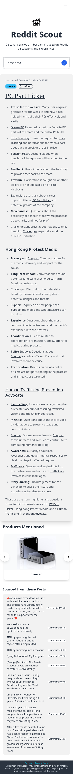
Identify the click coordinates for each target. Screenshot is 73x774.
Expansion (17, 195)
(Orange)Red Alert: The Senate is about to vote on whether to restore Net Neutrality (36, 665)
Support (33, 258)
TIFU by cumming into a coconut (36, 650)
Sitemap (29, 763)
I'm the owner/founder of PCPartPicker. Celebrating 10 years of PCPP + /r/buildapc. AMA (36, 698)
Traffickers (17, 466)
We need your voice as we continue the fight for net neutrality (36, 628)
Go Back (11, 86)
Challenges (18, 226)
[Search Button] (64, 63)
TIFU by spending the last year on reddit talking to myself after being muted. (36, 641)
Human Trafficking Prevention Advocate (34, 392)
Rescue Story (19, 404)
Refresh (27, 86)
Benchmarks (19, 154)
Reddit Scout (36, 34)
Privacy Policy (41, 763)
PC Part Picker (25, 96)
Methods (16, 420)
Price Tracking (20, 138)
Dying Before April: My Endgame (36, 656)
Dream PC (17, 127)
